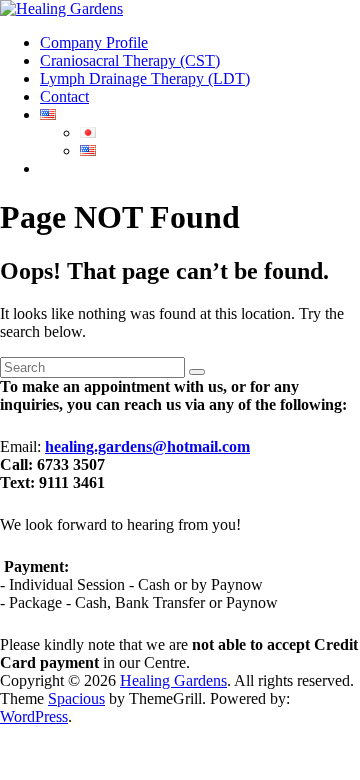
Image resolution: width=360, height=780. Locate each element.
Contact (64, 96)
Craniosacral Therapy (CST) (130, 60)
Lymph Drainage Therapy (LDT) (145, 78)
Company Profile (94, 42)
